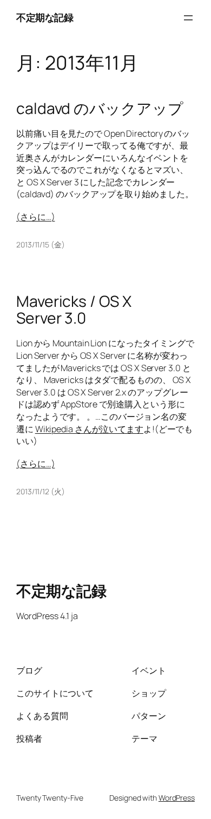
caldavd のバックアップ (99, 108)
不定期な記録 (44, 17)
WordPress (177, 798)
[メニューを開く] (188, 17)
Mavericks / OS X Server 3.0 (73, 310)
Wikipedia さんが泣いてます (89, 429)
